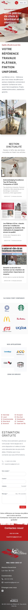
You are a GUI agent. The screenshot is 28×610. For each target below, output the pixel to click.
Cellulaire (4, 486)
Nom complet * (5, 471)
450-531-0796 (14, 533)
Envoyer (23, 507)
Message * (5, 493)
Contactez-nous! (14, 528)
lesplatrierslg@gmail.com (14, 537)
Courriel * (4, 478)
